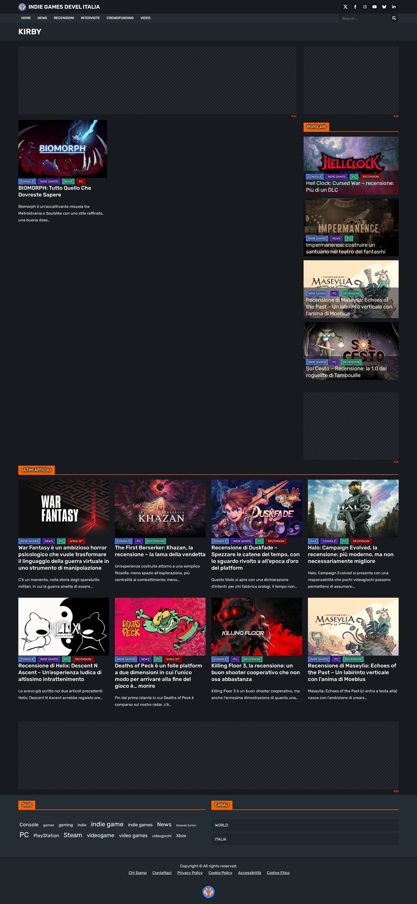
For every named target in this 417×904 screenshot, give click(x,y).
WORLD (221, 825)
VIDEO (145, 18)
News (164, 824)
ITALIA (220, 839)
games (48, 825)
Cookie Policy (220, 872)
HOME (26, 18)
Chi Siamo (138, 872)
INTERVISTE (90, 18)
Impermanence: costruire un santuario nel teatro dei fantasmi (345, 248)
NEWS (42, 18)
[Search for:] (394, 18)
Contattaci (162, 872)
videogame (100, 835)
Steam (73, 835)
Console (29, 824)
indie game (107, 824)
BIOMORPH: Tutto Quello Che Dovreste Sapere (54, 191)
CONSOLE (27, 181)
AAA (313, 541)
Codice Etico (278, 872)
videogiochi (162, 836)
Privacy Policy (190, 872)
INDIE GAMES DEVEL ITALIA (64, 7)
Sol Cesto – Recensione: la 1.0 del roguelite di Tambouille (346, 371)
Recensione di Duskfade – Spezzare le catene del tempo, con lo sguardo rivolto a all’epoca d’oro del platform (255, 557)
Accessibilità (249, 872)
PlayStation (46, 835)
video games (133, 835)
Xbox (181, 835)
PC (81, 181)
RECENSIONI (64, 18)
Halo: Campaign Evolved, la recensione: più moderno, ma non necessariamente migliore (351, 554)
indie (81, 825)
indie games (140, 824)
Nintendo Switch (186, 825)
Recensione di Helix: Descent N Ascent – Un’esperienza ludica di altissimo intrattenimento (60, 672)
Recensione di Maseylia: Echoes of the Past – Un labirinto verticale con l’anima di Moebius (349, 307)
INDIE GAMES (49, 181)
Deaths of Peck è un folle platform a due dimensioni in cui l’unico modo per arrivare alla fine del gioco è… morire (158, 675)
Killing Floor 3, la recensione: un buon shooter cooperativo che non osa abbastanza (255, 672)
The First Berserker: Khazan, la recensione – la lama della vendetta (160, 551)
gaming (66, 824)
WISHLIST (76, 541)
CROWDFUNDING (120, 18)
